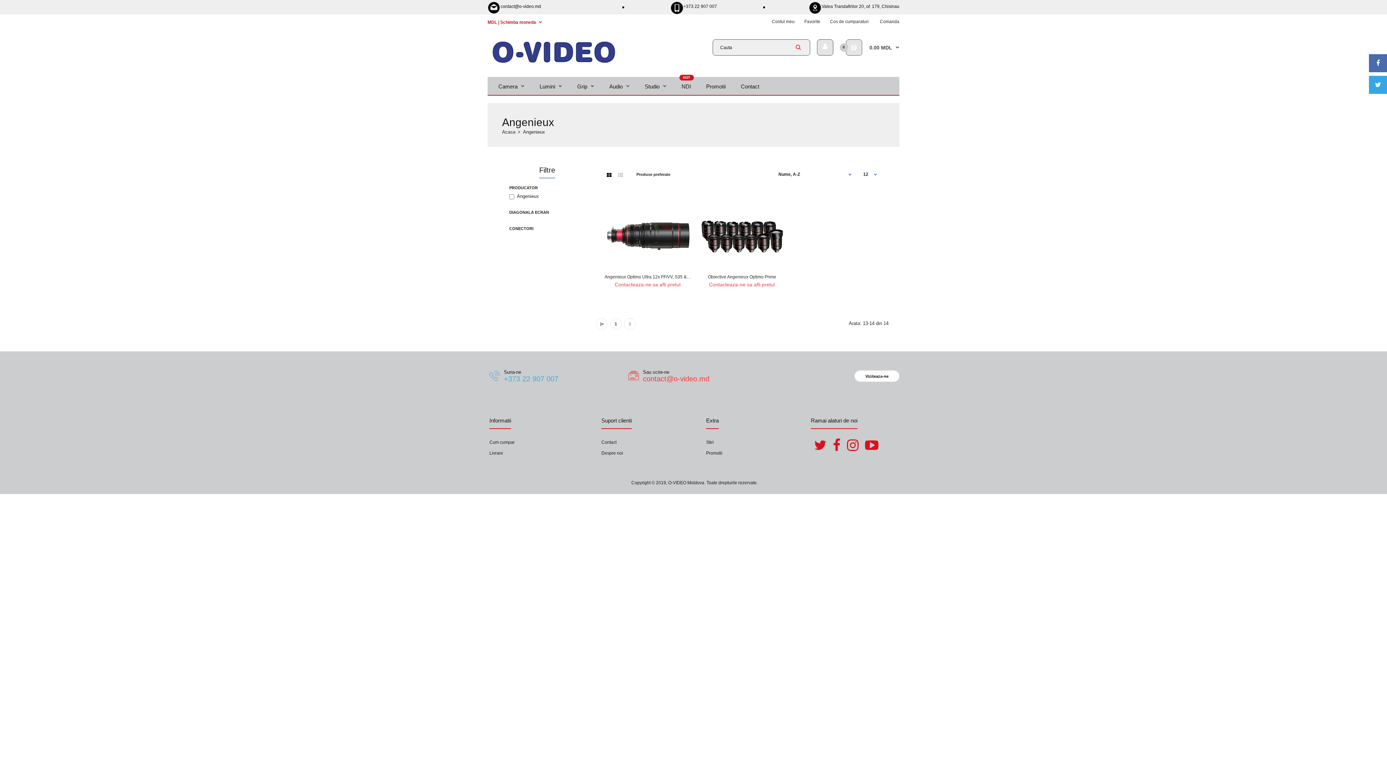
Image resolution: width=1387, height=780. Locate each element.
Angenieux (528, 196)
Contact (609, 442)
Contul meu (783, 21)
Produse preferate (653, 174)
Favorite (812, 21)
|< (602, 324)
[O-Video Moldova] (554, 62)
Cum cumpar (502, 442)
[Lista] (620, 175)
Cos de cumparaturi (849, 21)
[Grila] (609, 175)
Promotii (714, 453)
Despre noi (612, 453)
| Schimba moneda (512, 22)
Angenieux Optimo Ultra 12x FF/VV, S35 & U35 (650, 277)
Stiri (710, 442)
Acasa (508, 132)
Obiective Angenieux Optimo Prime (742, 277)
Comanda (889, 21)
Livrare (496, 453)
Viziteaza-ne (877, 376)
